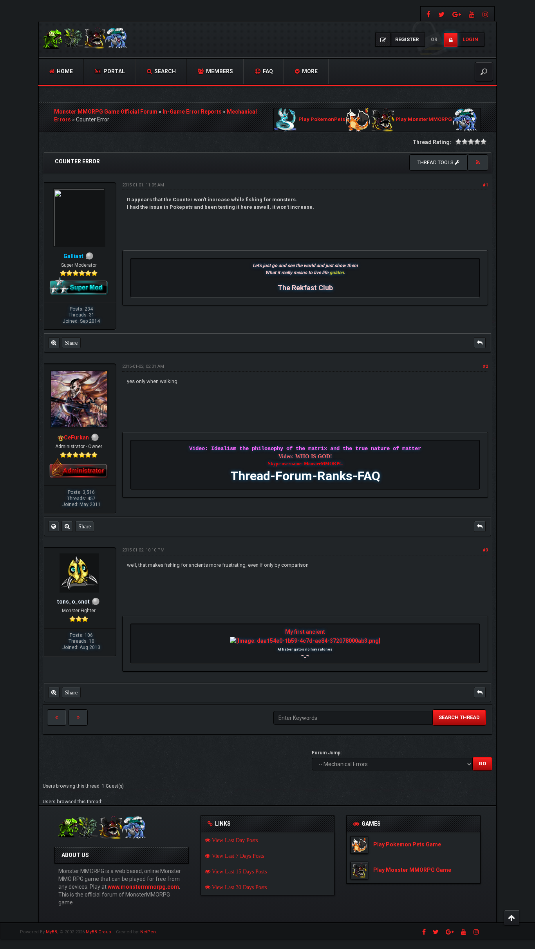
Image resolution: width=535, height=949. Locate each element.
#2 (485, 366)
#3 (485, 550)
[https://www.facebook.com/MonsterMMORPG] (427, 14)
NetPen (148, 932)
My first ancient (305, 632)
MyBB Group (98, 932)
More (309, 71)
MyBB (51, 932)
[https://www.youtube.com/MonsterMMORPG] (472, 14)
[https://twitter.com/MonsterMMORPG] (441, 14)
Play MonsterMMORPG (423, 120)
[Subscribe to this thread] (478, 162)
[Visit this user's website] (53, 526)
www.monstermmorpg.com (143, 887)
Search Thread (459, 717)
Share (71, 342)
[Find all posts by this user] (54, 342)
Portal (113, 71)
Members (219, 71)
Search (164, 71)
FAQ (267, 71)
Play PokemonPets (321, 120)
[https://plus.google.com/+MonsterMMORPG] (456, 14)
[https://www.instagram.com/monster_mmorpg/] (486, 14)
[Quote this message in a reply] (480, 342)
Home (64, 71)
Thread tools (436, 162)
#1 (485, 185)
